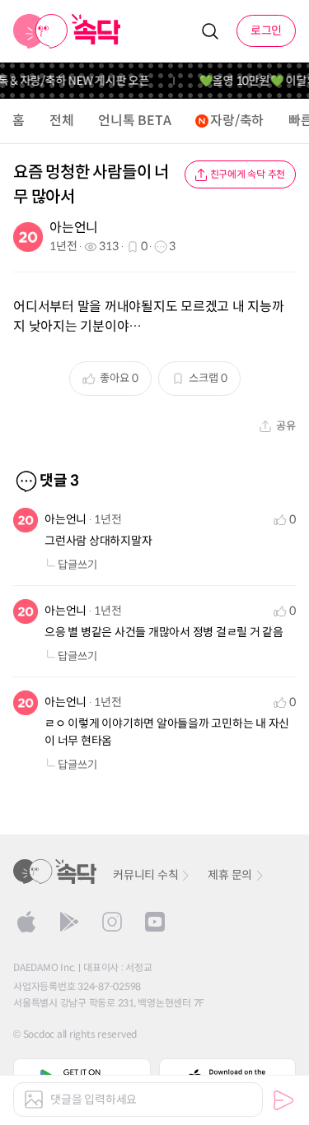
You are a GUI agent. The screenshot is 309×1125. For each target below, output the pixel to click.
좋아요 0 (119, 378)
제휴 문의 (230, 874)
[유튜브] (155, 922)
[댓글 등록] (283, 1100)
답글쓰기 (77, 565)
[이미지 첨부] (34, 1099)
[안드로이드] (69, 922)
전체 (61, 120)
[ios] (26, 922)
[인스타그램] (112, 922)
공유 (286, 426)
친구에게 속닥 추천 (248, 174)
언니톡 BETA (134, 120)
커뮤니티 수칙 (145, 874)
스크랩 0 (208, 378)
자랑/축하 (237, 120)
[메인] (67, 31)
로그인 (266, 30)
